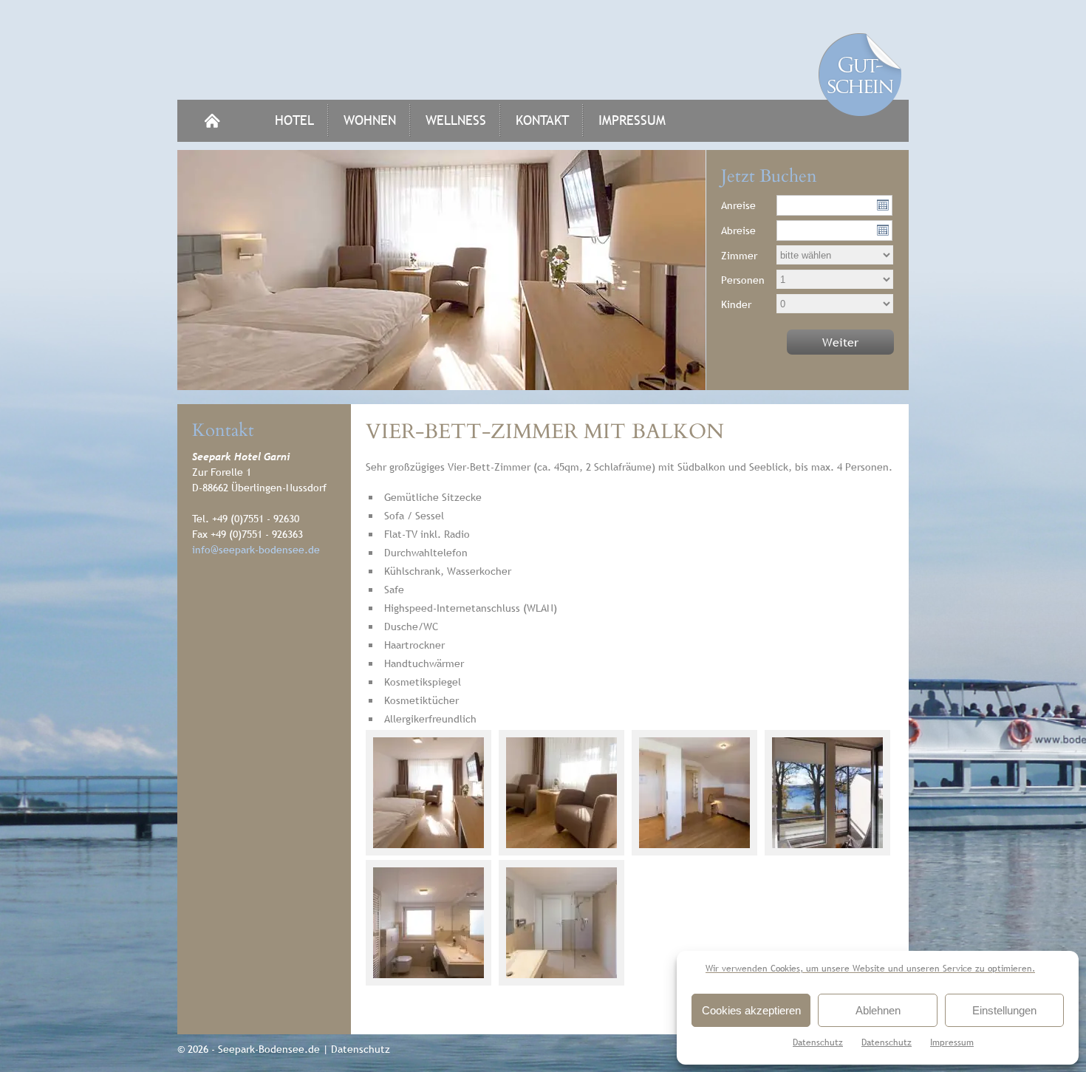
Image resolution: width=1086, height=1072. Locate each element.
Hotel (294, 120)
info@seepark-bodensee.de (256, 549)
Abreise (738, 230)
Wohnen (370, 120)
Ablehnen (878, 1010)
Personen (743, 280)
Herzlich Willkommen (212, 121)
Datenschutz (818, 1042)
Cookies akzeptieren (751, 1010)
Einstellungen (1004, 1010)
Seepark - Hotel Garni (543, 49)
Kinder (736, 304)
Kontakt (542, 120)
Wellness (456, 120)
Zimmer (739, 255)
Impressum (952, 1042)
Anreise (738, 205)
